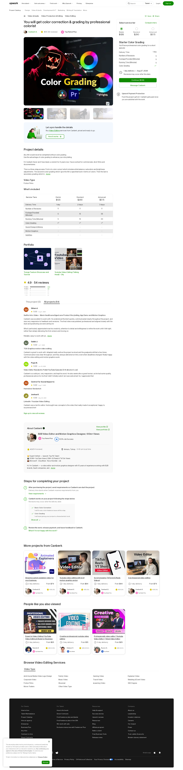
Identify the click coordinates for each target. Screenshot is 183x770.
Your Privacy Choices (103, 759)
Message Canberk (137, 85)
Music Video (63, 680)
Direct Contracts (27, 737)
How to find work (62, 710)
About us (131, 710)
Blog (94, 724)
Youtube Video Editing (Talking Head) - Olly (67, 273)
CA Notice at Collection (84, 759)
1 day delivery (68, 584)
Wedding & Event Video (136, 680)
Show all (34, 520)
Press (130, 727)
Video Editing (54, 131)
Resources (96, 720)
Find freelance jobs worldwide (67, 717)
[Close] (49, 741)
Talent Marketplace (28, 714)
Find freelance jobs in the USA (67, 720)
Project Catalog (15, 10)
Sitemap (128, 759)
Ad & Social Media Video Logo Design (38, 676)
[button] (69, 32)
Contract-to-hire (27, 734)
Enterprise (24, 724)
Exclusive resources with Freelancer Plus (71, 727)
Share (157, 16)
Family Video (63, 676)
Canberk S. (32, 32)
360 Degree (132, 683)
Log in (158, 3)
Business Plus (26, 727)
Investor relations (134, 717)
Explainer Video (133, 676)
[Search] (129, 3)
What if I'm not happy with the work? (43, 531)
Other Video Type (65, 686)
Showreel (61, 683)
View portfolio (101, 430)
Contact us (132, 730)
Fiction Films (28, 683)
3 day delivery (102, 642)
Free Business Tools (99, 734)
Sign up (168, 3)
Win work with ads (63, 724)
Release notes (97, 737)
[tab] (33, 302)
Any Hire (24, 730)
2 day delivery (34, 584)
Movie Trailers (29, 686)
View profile (101, 427)
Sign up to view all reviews (34, 413)
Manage (45, 762)
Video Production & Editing (52, 16)
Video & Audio (33, 16)
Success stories (98, 714)
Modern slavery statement (137, 737)
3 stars (26, 291)
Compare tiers (151, 23)
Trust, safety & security (136, 734)
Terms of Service (57, 759)
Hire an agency (26, 720)
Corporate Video (30, 680)
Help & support (97, 710)
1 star (26, 295)
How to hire (25, 710)
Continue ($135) (137, 80)
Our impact (132, 724)
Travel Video (98, 680)
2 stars (26, 293)
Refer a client (97, 730)
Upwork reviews (98, 717)
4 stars (26, 289)
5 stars (26, 287)
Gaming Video (98, 676)
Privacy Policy (69, 759)
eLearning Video (99, 683)
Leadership (132, 714)
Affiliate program (98, 727)
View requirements (36, 494)
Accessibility (119, 759)
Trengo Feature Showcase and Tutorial (36, 273)
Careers (131, 720)
